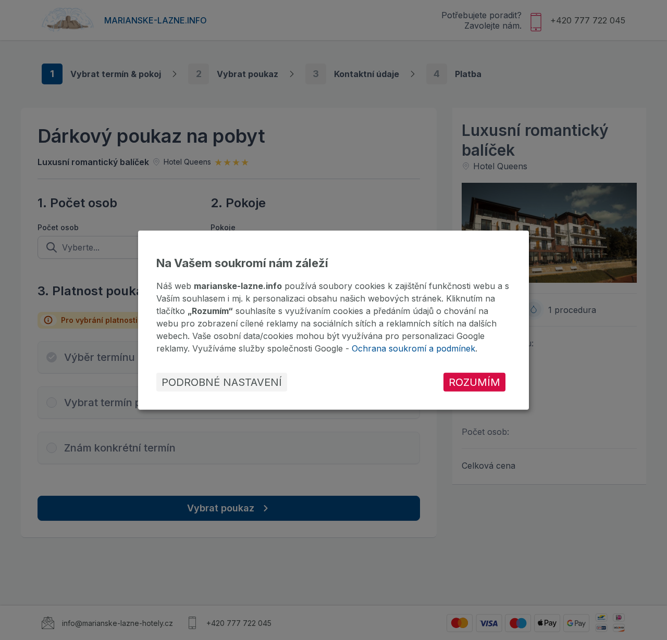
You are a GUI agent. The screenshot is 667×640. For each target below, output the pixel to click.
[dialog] (333, 319)
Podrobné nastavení (222, 382)
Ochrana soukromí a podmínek (413, 348)
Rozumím (474, 382)
